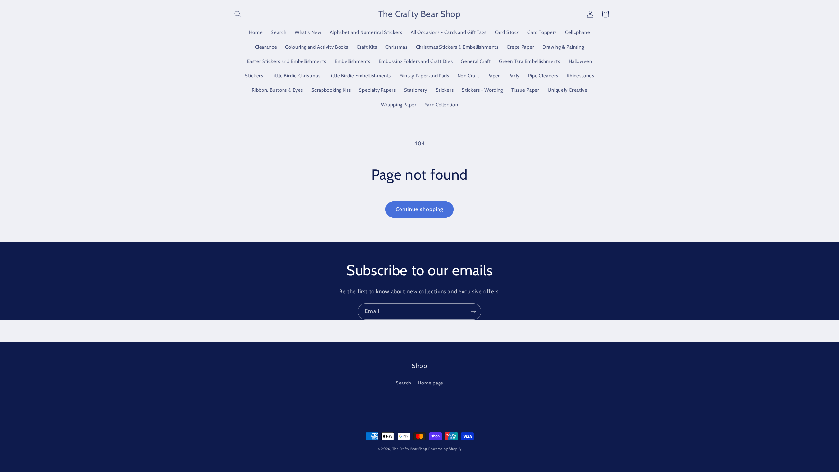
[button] (237, 14)
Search (403, 383)
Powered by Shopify (444, 449)
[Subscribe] (473, 311)
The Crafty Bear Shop (409, 449)
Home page (430, 383)
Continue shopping (419, 209)
